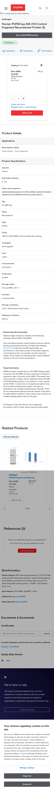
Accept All (27, 784)
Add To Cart (27, 113)
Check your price (18, 104)
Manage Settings (27, 768)
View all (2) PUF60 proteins (27, 35)
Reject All (27, 776)
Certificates (28, 51)
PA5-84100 (7, 348)
